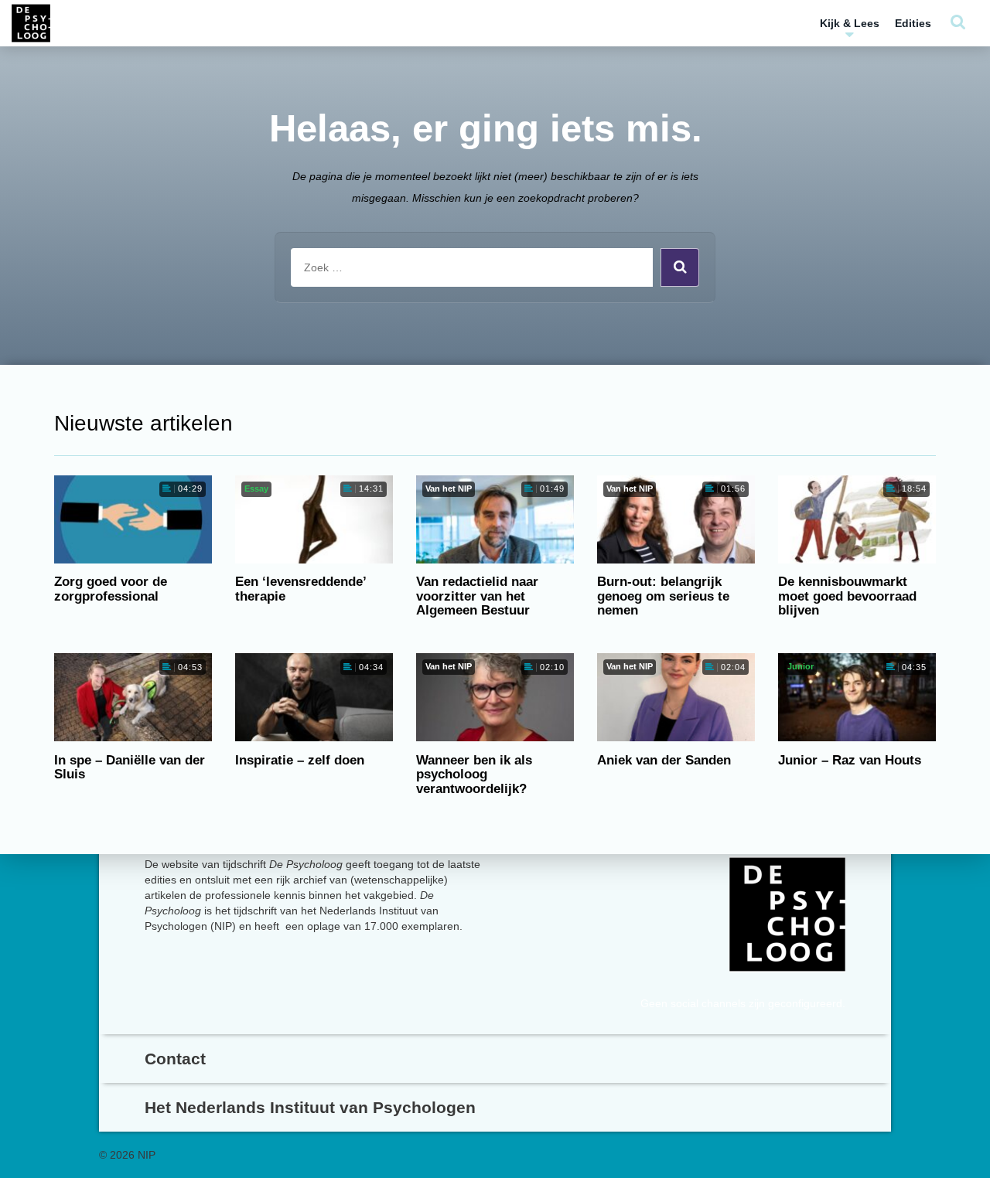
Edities (913, 23)
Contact (175, 1058)
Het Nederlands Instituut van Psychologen (310, 1107)
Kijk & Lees (849, 23)
